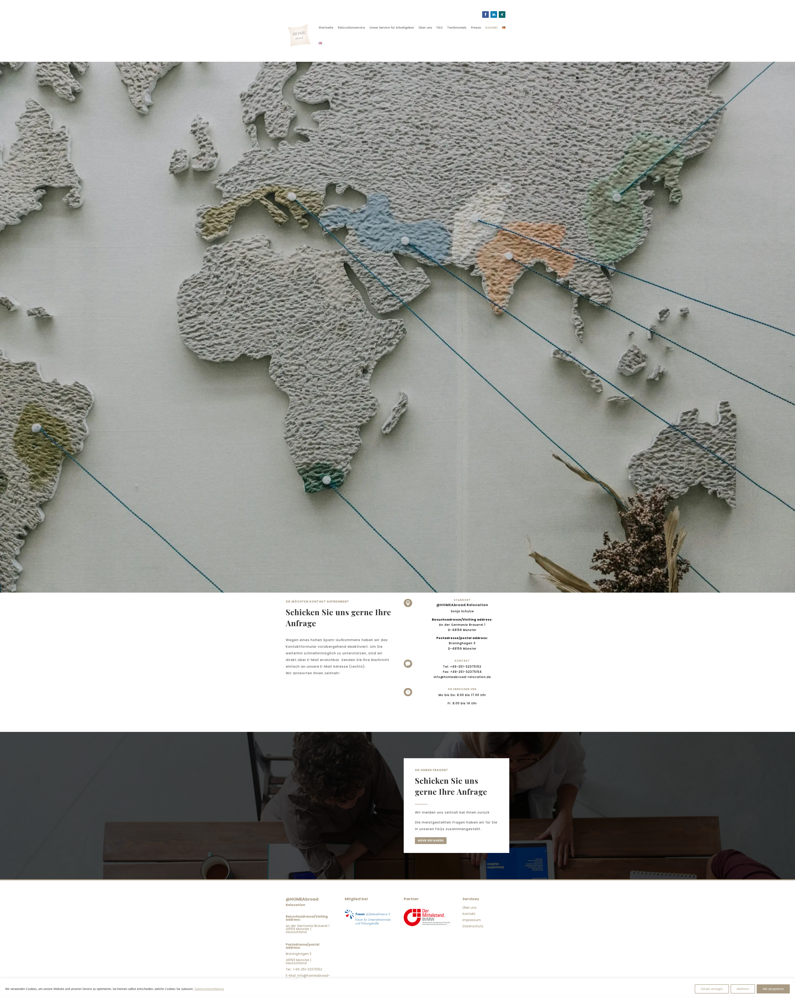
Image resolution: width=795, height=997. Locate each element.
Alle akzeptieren (773, 989)
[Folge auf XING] (502, 14)
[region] (397, 987)
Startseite (326, 27)
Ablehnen (743, 989)
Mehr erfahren (431, 840)
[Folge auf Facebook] (485, 14)
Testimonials (456, 27)
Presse (476, 27)
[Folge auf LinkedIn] (493, 14)
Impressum (472, 920)
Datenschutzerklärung (209, 989)
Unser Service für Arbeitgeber (392, 27)
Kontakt (491, 27)
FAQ (440, 27)
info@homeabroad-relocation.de (462, 677)
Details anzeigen (712, 989)
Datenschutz (473, 926)
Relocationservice (351, 27)
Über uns (425, 27)
